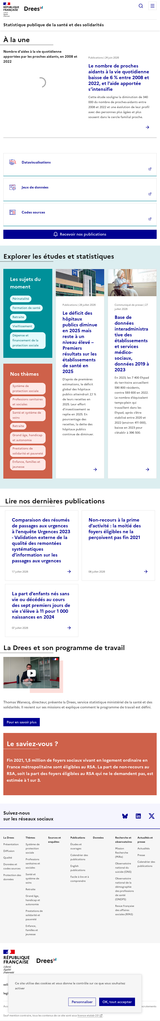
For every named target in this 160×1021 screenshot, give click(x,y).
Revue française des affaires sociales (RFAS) (124, 910)
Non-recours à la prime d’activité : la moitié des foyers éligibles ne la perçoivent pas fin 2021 (115, 529)
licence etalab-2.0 (88, 1015)
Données (98, 838)
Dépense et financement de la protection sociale (25, 340)
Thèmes (30, 838)
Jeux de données (35, 187)
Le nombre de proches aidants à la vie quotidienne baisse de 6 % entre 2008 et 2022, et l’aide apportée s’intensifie (118, 77)
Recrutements (147, 1006)
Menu (152, 6)
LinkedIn (138, 816)
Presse (141, 855)
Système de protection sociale (25, 388)
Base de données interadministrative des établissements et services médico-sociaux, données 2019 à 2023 (132, 343)
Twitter (152, 816)
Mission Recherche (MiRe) (121, 853)
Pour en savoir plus (21, 722)
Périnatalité (20, 299)
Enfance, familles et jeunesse (26, 464)
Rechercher (141, 6)
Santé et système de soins (26, 415)
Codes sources (33, 212)
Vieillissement (22, 326)
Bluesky (125, 816)
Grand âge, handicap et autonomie (27, 437)
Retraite (18, 317)
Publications (77, 838)
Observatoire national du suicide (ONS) (123, 868)
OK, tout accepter (117, 1001)
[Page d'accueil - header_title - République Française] (46, 961)
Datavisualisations (36, 162)
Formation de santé (26, 308)
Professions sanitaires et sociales (27, 402)
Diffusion (8, 851)
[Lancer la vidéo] (31, 673)
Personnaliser (82, 1001)
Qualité (7, 858)
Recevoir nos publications (83, 234)
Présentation (11, 844)
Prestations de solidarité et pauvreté (27, 451)
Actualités (144, 848)
